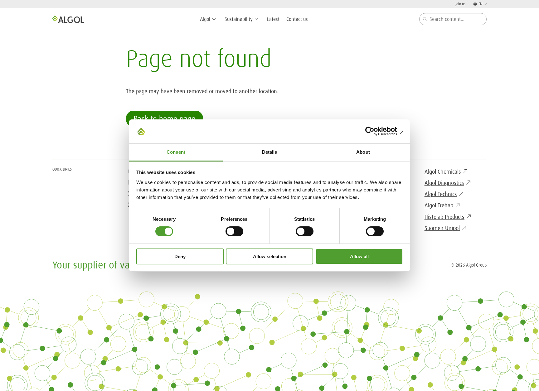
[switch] (234, 231)
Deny (180, 256)
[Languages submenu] (485, 4)
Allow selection (269, 256)
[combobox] (453, 19)
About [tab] (363, 152)
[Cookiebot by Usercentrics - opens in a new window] (375, 131)
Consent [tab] (176, 152)
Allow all (359, 256)
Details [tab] (269, 152)
